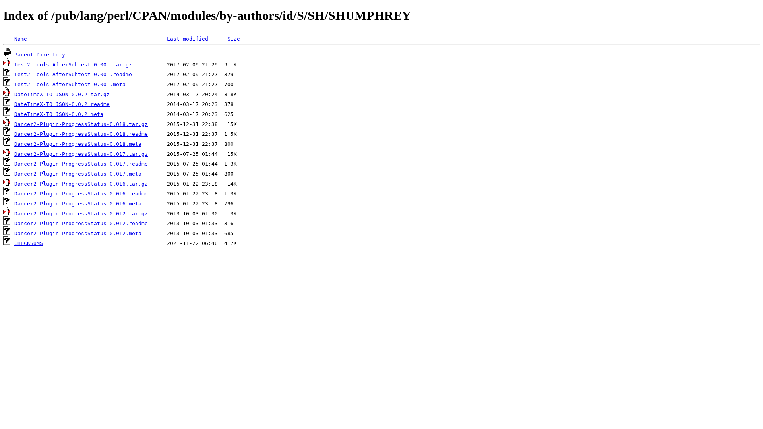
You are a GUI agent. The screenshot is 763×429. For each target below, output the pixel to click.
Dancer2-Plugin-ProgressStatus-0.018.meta (77, 144)
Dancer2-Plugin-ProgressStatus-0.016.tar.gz (81, 184)
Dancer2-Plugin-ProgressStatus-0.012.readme (81, 223)
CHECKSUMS (28, 243)
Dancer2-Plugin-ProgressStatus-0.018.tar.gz (81, 124)
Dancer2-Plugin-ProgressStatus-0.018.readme (81, 134)
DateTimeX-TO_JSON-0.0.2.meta (58, 114)
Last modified (187, 39)
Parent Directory (39, 55)
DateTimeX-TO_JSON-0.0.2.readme (62, 104)
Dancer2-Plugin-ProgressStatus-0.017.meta (77, 174)
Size (233, 39)
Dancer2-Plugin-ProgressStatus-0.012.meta (77, 233)
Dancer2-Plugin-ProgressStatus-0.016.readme (81, 194)
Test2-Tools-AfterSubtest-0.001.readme (73, 74)
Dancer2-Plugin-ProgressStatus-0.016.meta (77, 204)
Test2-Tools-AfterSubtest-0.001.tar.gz (73, 65)
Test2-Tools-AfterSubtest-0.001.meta (70, 84)
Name (20, 39)
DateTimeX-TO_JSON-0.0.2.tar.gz (62, 94)
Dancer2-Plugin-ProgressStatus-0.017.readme (81, 164)
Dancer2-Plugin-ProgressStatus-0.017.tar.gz (81, 154)
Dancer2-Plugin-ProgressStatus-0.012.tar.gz (81, 213)
